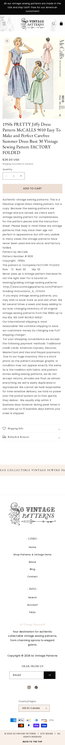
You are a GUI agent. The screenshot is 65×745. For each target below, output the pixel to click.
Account (32, 604)
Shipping (7, 164)
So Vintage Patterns (24, 733)
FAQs (32, 612)
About (32, 562)
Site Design (46, 733)
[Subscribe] (49, 675)
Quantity (7, 169)
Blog (32, 569)
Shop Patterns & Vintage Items (32, 554)
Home (32, 547)
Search (32, 597)
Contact (32, 576)
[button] (4, 23)
